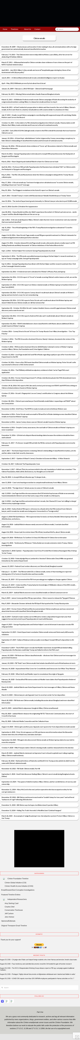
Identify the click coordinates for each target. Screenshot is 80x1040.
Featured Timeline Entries (10, 895)
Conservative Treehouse (14, 910)
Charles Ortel (9, 907)
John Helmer (9, 917)
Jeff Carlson (9, 913)
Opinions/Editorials (8, 921)
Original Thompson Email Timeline (14, 926)
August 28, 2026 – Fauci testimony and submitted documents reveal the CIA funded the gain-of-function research (36, 964)
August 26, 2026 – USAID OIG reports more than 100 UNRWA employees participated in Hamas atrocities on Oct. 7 (37, 978)
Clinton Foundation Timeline (18, 878)
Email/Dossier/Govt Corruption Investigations (17, 890)
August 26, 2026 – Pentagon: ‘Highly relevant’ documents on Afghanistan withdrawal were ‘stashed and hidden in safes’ (37, 974)
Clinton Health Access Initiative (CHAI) (19, 886)
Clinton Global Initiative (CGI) (15, 883)
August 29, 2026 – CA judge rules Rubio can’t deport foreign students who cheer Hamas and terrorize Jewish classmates (38, 959)
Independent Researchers (17, 899)
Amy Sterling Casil (11, 903)
